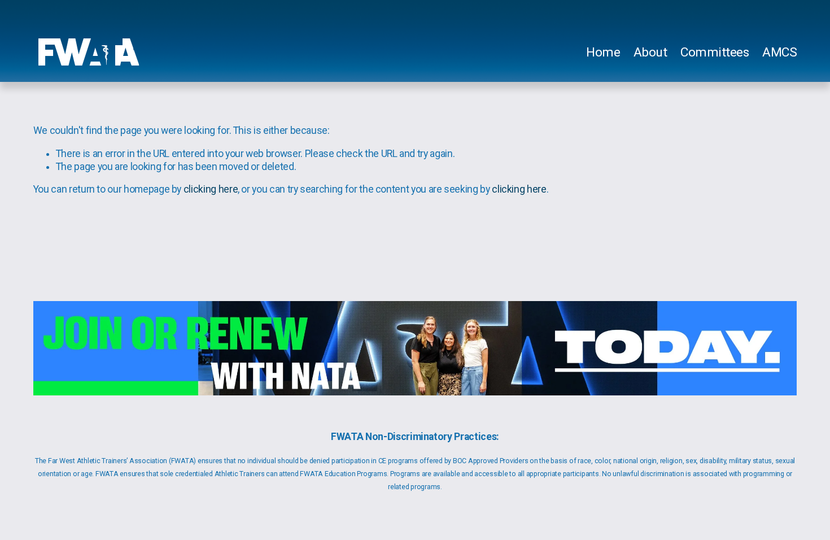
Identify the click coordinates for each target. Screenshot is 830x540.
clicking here (211, 189)
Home (603, 52)
